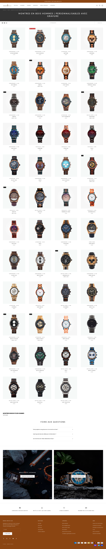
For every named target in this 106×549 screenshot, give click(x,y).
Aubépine (40, 148)
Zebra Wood (92, 275)
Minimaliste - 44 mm (14, 210)
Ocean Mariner (14, 53)
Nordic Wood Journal (66, 531)
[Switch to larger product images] (2, 23)
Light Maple (66, 84)
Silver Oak (14, 275)
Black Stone (92, 338)
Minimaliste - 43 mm (66, 210)
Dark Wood (40, 307)
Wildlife (40, 211)
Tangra (14, 116)
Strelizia (66, 148)
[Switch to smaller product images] (4, 23)
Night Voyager (14, 338)
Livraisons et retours (97, 525)
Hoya (92, 148)
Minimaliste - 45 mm (66, 146)
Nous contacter (96, 531)
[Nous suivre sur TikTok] (16, 538)
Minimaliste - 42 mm (92, 337)
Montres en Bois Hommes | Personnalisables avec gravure (24, 10)
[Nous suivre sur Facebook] (3, 538)
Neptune (66, 53)
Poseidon (66, 243)
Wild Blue (14, 148)
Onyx (40, 243)
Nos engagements (66, 525)
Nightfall (40, 402)
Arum (40, 180)
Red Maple (92, 180)
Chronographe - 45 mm (14, 273)
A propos (52, 5)
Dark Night (92, 243)
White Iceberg (92, 370)
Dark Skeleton (14, 402)
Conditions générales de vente (68, 533)
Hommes (22, 5)
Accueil (16, 5)
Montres (35, 5)
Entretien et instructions (98, 527)
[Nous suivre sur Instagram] (6, 538)
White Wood (66, 338)
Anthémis (91, 53)
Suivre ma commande (97, 523)
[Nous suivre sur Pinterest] (10, 538)
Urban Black (66, 275)
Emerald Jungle (92, 84)
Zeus (66, 370)
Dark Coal (92, 307)
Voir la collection (27, 476)
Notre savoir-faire (66, 527)
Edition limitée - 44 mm (40, 210)
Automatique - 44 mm (66, 51)
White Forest (40, 338)
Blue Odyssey (66, 180)
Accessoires (40, 529)
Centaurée (92, 116)
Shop (9, 10)
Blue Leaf (40, 116)
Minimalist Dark (66, 211)
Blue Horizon (40, 53)
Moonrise (65, 307)
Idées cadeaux (44, 5)
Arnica (40, 84)
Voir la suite (5, 415)
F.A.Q (94, 529)
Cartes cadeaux (41, 531)
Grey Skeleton (66, 402)
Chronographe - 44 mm (14, 51)
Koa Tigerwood (66, 116)
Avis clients (64, 529)
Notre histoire (65, 523)
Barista (14, 211)
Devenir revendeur (97, 533)
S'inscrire (7, 533)
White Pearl (40, 275)
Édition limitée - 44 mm (66, 273)
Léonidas (14, 307)
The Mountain (14, 370)
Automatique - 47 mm (66, 83)
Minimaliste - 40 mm (40, 146)
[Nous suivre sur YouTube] (13, 538)
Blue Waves (14, 84)
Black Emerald (40, 370)
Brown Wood (91, 211)
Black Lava (14, 180)
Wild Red (14, 243)
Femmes (29, 5)
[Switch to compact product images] (6, 23)
